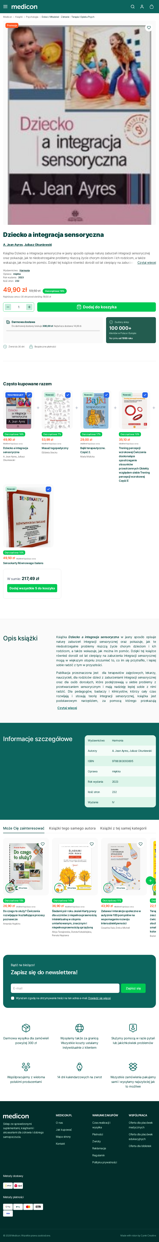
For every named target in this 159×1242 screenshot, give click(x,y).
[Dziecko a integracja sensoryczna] (18, 411)
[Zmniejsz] (8, 307)
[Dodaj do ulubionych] (149, 27)
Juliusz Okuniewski (38, 245)
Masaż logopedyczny (55, 448)
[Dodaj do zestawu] (29, 395)
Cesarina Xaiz (108, 927)
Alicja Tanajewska (61, 931)
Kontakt (60, 1143)
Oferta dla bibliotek (140, 1146)
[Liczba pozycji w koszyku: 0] (151, 6)
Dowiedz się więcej (99, 998)
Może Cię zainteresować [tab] (23, 828)
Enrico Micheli (123, 927)
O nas (59, 1122)
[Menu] (5, 6)
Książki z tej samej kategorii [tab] (123, 828)
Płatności (97, 1134)
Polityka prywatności (104, 1162)
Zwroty (96, 1141)
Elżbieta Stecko (49, 452)
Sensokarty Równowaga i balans (23, 563)
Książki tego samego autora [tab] (72, 828)
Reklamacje (99, 1148)
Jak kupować (64, 1129)
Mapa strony (63, 1136)
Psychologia (32, 16)
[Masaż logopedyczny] (57, 411)
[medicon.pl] (69, 6)
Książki (19, 16)
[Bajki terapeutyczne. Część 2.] (95, 411)
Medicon (7, 16)
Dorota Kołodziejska (81, 931)
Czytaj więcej (146, 262)
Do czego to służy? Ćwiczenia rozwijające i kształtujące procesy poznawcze (24, 915)
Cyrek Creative (148, 1235)
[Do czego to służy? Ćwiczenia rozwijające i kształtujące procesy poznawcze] (26, 866)
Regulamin (98, 1155)
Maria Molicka (87, 456)
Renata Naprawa (60, 935)
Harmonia (25, 270)
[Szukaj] (133, 6)
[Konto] (142, 6)
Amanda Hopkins (11, 923)
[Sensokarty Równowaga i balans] (28, 520)
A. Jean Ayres (13, 245)
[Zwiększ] (29, 307)
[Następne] (150, 880)
